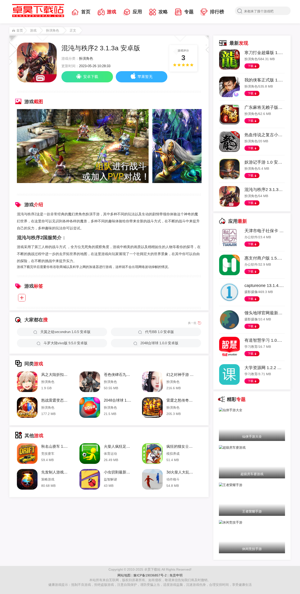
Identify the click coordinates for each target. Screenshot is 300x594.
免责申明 (176, 575)
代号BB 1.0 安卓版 (159, 332)
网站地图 (124, 575)
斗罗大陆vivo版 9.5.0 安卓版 (65, 343)
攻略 (163, 11)
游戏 (111, 11)
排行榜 (217, 11)
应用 (137, 11)
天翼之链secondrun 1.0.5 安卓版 (65, 332)
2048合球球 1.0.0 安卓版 (159, 343)
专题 (189, 11)
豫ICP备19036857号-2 (150, 575)
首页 (85, 11)
